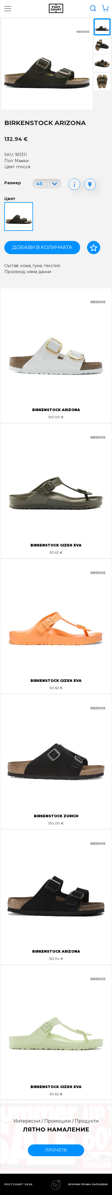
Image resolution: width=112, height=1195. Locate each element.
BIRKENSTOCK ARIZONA (56, 410)
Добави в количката (42, 247)
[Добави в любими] (93, 247)
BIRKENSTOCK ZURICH (56, 816)
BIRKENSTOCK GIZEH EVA (56, 545)
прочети (56, 1150)
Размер (12, 182)
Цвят (9, 198)
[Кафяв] (19, 217)
